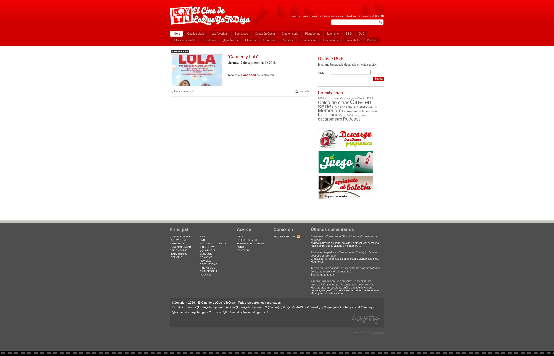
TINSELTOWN (207, 247)
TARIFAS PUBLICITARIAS (250, 243)
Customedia (378, 332)
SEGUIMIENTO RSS (285, 236)
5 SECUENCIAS (208, 264)
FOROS (241, 247)
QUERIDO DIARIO (180, 236)
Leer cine (328, 115)
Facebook (248, 75)
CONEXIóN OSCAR (180, 247)
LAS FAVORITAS (178, 240)
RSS (377, 16)
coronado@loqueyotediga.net (202, 307)
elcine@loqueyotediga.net (244, 307)
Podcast (351, 119)
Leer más (303, 91)
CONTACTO (243, 250)
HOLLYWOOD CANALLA (213, 243)
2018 (333, 98)
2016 (321, 98)
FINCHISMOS (207, 267)
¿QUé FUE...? (207, 250)
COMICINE (206, 257)
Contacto (366, 16)
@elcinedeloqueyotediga (189, 312)
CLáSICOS (206, 254)
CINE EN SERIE (178, 250)
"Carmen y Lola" (243, 56)
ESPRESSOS (177, 243)
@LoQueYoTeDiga (293, 307)
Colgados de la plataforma (352, 107)
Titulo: (321, 72)
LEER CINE (176, 257)
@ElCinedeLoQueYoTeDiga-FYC (245, 312)
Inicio (294, 16)
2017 (327, 98)
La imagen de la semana (359, 111)
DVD (202, 240)
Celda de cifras (333, 102)
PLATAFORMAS (178, 254)
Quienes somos (309, 16)
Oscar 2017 (360, 115)
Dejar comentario (184, 91)
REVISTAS (205, 260)
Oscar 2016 (346, 115)
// (373, 16)
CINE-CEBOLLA (208, 271)
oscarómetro (330, 119)
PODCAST (205, 274)
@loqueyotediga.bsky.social (341, 307)
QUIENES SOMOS (247, 240)
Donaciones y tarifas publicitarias (339, 16)
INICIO (240, 236)
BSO (369, 98)
